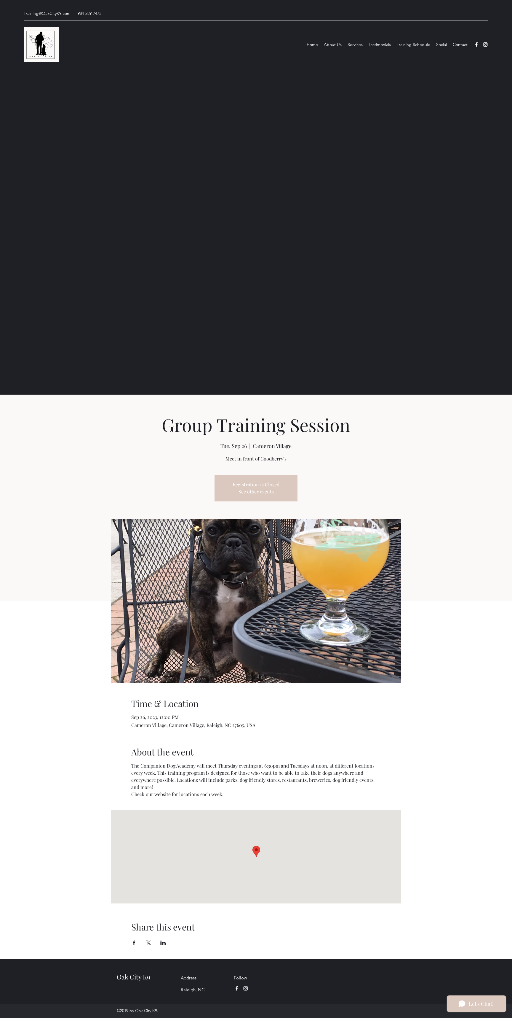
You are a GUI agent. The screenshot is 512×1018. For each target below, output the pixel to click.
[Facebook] (476, 44)
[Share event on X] (148, 943)
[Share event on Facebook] (134, 943)
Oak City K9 (133, 976)
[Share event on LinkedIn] (163, 943)
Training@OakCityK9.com (47, 13)
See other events (256, 491)
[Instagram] (485, 44)
